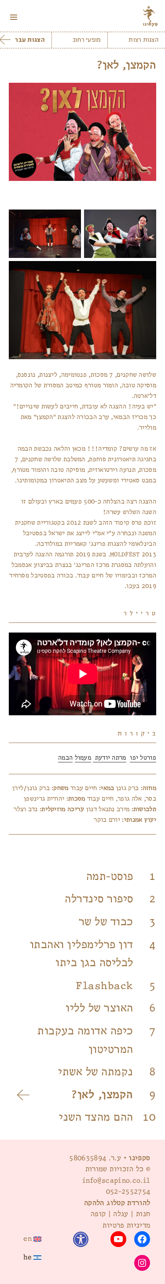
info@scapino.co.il (116, 1180)
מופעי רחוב (87, 40)
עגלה (120, 1214)
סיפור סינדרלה (99, 899)
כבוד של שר (106, 922)
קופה (98, 1214)
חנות (143, 1214)
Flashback (104, 986)
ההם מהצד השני (96, 1117)
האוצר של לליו (99, 1008)
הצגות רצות (143, 40)
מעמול (83, 758)
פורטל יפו (143, 758)
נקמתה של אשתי (95, 1072)
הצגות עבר (29, 40)
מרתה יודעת (109, 758)
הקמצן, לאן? (102, 1095)
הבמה (65, 758)
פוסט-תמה (109, 876)
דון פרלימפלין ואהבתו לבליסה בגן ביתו (81, 954)
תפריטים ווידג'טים (13, 26)
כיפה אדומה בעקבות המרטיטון (85, 1040)
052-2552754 (128, 1191)
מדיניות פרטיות (126, 1225)
